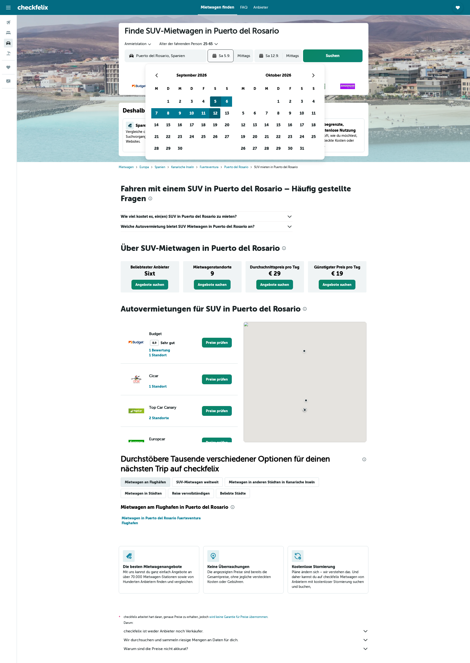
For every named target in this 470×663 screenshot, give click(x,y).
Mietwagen (126, 167)
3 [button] (192, 101)
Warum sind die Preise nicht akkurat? (156, 649)
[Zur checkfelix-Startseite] (33, 7)
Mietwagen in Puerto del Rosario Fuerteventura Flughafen (161, 520)
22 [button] (168, 136)
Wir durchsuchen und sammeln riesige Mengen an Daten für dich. (181, 640)
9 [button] (180, 113)
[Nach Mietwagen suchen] (8, 43)
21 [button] (156, 136)
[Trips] (8, 67)
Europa (144, 167)
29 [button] (168, 148)
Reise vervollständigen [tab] (191, 493)
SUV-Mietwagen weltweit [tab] (197, 482)
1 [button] (168, 101)
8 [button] (168, 113)
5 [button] (215, 101)
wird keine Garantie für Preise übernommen (238, 617)
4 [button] (203, 101)
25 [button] (203, 136)
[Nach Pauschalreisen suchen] (8, 53)
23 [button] (180, 136)
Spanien (160, 167)
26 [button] (215, 136)
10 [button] (191, 113)
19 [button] (215, 125)
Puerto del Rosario (236, 167)
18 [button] (203, 125)
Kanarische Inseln (182, 167)
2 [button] (180, 101)
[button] (8, 7)
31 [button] (302, 148)
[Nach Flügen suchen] (8, 22)
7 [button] (156, 113)
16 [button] (180, 125)
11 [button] (203, 113)
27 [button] (227, 136)
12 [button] (215, 113)
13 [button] (227, 113)
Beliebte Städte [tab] (233, 493)
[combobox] (138, 44)
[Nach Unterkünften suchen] (8, 33)
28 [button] (156, 148)
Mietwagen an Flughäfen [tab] (145, 482)
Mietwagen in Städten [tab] (143, 493)
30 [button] (180, 148)
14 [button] (156, 125)
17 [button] (192, 125)
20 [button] (227, 125)
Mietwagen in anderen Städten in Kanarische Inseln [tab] (272, 482)
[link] (149, 285)
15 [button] (168, 125)
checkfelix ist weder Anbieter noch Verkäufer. (163, 631)
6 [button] (227, 101)
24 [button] (191, 136)
